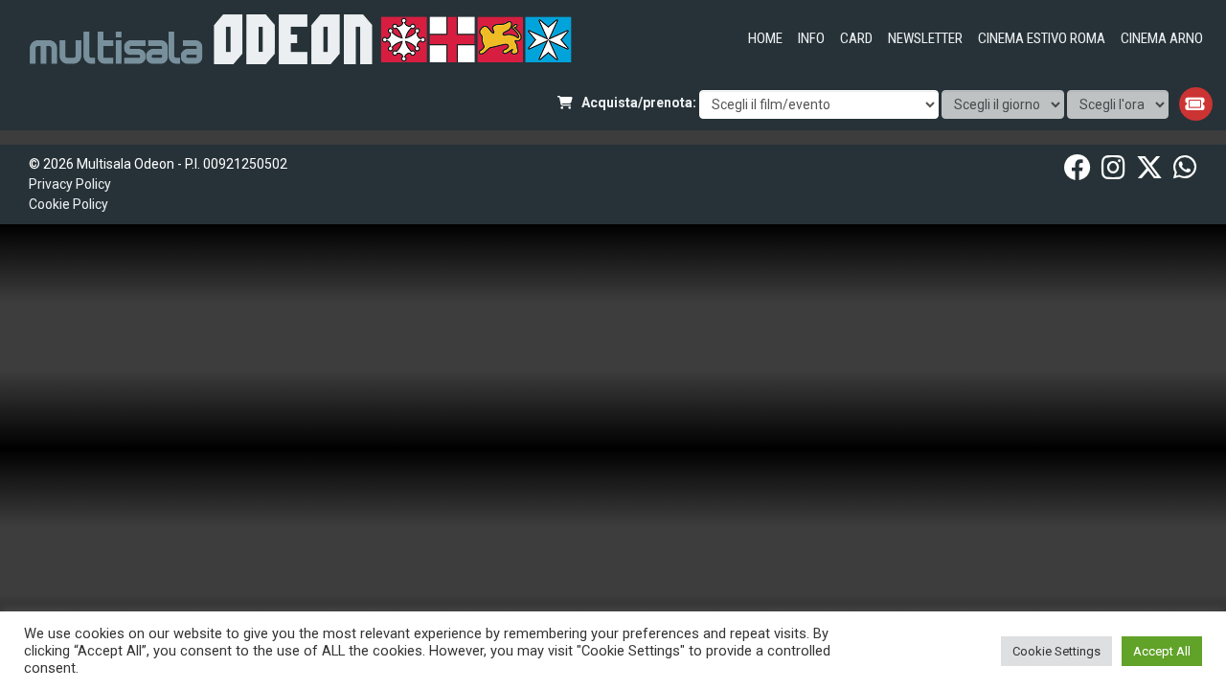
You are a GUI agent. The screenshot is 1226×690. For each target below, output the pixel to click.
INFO (811, 38)
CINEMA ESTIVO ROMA (1041, 38)
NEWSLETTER (925, 38)
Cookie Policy (68, 204)
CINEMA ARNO (1162, 38)
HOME (765, 38)
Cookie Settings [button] (1056, 651)
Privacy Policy (70, 184)
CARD (856, 38)
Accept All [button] (1162, 651)
